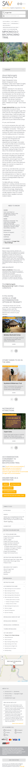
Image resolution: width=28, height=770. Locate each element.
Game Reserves (9, 637)
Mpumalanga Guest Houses (12, 593)
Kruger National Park (8, 107)
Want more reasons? (17, 723)
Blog (7, 735)
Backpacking (8, 650)
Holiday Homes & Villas (11, 549)
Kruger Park (16, 241)
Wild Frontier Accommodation (11, 470)
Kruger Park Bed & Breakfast (11, 543)
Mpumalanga (14, 23)
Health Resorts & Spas (10, 648)
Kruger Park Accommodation (11, 473)
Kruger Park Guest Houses (11, 541)
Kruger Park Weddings (10, 551)
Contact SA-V (8, 691)
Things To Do (6, 23)
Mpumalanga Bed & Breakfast (12, 595)
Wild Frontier (6, 25)
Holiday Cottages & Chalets (13, 548)
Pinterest (19, 732)
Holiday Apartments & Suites (13, 546)
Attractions (7, 572)
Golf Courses (8, 639)
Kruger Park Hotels (9, 538)
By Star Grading (9, 612)
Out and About (8, 633)
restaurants (8, 488)
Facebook (8, 730)
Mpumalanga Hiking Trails (11, 641)
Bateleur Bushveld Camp (12, 335)
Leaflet (19, 681)
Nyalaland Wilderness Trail (13, 383)
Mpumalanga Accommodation (11, 468)
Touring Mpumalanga (10, 629)
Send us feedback (7, 270)
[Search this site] (18, 4)
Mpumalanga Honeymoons (12, 606)
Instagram (19, 730)
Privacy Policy (8, 693)
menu (21, 4)
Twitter (8, 732)
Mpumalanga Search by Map (12, 617)
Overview (7, 69)
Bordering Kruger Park (10, 559)
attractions (15, 484)
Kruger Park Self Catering (10, 544)
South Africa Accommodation (15, 466)
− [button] (2, 659)
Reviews (6, 574)
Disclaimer (16, 691)
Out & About (14, 21)
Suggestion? (7, 526)
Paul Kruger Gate (15, 561)
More (14, 344)
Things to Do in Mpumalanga (12, 635)
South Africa (6, 21)
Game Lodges (8, 539)
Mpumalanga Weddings (10, 621)
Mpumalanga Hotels (10, 591)
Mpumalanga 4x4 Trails (11, 644)
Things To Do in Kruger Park (10, 29)
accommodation (9, 492)
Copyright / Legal (18, 693)
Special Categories (10, 610)
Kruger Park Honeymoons (11, 553)
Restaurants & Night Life (11, 646)
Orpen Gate (8, 432)
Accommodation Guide (10, 586)
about (6, 484)
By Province (7, 510)
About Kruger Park (9, 569)
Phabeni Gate (7, 563)
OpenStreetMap (25, 681)
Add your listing (14, 760)
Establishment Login (10, 698)
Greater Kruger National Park (10, 27)
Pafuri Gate (7, 561)
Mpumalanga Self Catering (12, 597)
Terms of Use (8, 696)
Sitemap (22, 766)
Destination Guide (9, 582)
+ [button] (2, 657)
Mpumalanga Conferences (11, 625)
